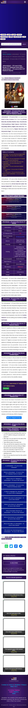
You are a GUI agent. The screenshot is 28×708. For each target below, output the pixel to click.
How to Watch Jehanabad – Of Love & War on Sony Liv (13, 174)
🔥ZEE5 (8, 34)
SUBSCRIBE (14, 563)
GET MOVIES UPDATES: (9, 555)
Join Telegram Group (14, 417)
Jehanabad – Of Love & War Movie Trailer (14, 172)
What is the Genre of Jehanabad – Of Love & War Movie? (14, 505)
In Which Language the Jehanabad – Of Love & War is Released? (14, 492)
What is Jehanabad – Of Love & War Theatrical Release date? (14, 486)
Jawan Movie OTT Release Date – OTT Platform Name (14, 386)
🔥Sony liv (19, 34)
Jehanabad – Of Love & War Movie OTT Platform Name (12, 164)
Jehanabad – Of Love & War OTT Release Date (14, 170)
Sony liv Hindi (15, 79)
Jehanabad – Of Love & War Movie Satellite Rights (13, 167)
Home (4, 54)
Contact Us (5, 685)
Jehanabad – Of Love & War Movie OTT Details (14, 158)
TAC (15, 686)
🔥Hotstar (3, 39)
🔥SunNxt (14, 34)
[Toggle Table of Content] (23, 152)
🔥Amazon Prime (17, 36)
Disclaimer (17, 685)
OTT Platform (4, 79)
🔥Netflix (10, 36)
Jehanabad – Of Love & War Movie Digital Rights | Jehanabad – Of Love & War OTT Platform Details (14, 156)
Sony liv (10, 79)
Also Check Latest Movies (12, 160)
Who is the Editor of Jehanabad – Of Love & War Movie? (14, 524)
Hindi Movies (17, 78)
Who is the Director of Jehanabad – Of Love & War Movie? (14, 518)
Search (24, 44)
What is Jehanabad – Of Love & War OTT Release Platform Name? (14, 473)
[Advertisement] (14, 19)
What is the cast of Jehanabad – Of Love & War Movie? (14, 498)
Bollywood (11, 78)
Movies (9, 54)
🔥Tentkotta (3, 34)
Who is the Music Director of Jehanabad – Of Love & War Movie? (14, 511)
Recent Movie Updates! (14, 577)
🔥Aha (24, 36)
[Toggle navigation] (25, 2)
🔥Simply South (4, 36)
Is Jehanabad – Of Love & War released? (14, 466)
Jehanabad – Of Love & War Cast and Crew (13, 161)
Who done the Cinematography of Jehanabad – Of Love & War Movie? (14, 531)
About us (11, 685)
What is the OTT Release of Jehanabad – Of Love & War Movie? (14, 479)
